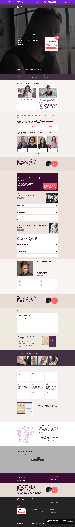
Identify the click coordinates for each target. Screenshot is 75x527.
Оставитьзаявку (54, 164)
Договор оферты (52, 506)
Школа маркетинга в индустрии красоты (34, 513)
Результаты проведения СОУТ (53, 513)
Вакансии (42, 507)
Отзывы (42, 504)
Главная (18, 34)
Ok (70, 521)
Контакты (29, 4)
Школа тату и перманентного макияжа (26, 34)
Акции (36, 4)
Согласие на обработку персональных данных (53, 512)
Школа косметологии (34, 501)
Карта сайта (42, 511)
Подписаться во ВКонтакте (53, 479)
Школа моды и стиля (34, 506)
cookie (48, 521)
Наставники (39, 4)
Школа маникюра (34, 500)
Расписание (32, 4)
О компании (25, 4)
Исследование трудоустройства (54, 502)
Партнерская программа (42, 513)
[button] (36, 153)
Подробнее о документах (44, 412)
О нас (41, 501)
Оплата (42, 508)
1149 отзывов (24, 511)
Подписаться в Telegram (53, 476)
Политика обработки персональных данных (53, 510)
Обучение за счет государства (53, 515)
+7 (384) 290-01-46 (55, 6)
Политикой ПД (49, 522)
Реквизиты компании (52, 505)
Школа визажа (34, 505)
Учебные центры (52, 503)
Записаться (51, 48)
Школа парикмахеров (35, 511)
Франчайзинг (42, 505)
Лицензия (51, 516)
